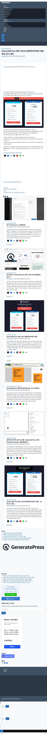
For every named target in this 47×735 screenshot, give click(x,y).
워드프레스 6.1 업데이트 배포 (10, 188)
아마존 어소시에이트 (8, 26)
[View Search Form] (3, 35)
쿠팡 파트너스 (7, 24)
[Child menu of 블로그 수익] (12, 21)
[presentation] (24, 209)
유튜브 (5, 28)
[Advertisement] (23, 79)
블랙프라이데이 (17, 182)
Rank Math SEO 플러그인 (9, 9)
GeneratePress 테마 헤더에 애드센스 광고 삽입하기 (23, 388)
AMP (5, 18)
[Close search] (1, 731)
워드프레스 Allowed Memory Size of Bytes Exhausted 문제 (17, 538)
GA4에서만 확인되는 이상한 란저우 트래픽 (12, 533)
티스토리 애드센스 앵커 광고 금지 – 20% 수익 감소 (14, 536)
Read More (9, 244)
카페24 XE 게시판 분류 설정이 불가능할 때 (12, 534)
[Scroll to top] (44, 726)
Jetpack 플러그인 (7, 11)
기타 (5, 31)
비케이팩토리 (6, 56)
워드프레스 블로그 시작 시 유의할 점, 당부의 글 (13, 191)
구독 (4, 613)
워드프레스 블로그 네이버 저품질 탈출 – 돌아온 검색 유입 (16, 539)
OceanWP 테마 (7, 14)
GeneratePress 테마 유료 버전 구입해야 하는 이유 (21, 580)
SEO (5, 6)
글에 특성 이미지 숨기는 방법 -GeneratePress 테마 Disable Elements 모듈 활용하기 (22, 441)
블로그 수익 (4, 718)
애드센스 (6, 23)
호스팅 (5, 30)
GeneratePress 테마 (8, 12)
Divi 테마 (6, 16)
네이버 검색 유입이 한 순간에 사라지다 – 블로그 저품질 (22, 577)
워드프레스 (4, 706)
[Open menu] (2, 37)
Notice (5, 669)
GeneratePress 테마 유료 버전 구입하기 (12, 152)
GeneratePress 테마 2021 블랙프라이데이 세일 (21, 336)
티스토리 (6, 19)
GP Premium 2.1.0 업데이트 (16, 225)
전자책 (5, 671)
